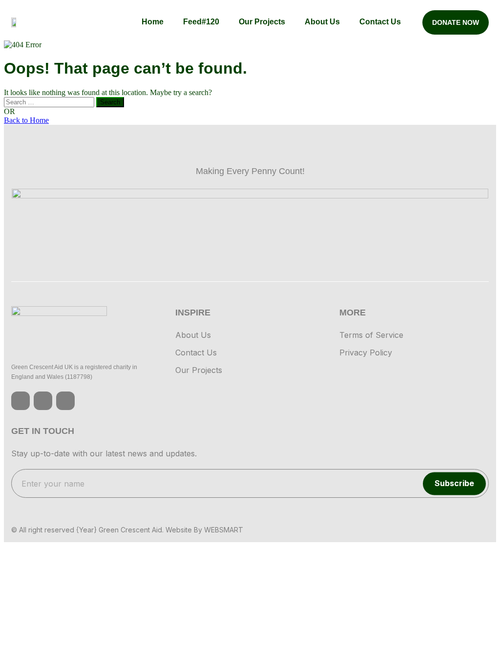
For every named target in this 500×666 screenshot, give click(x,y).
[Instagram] (43, 401)
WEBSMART (223, 530)
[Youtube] (65, 401)
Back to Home (26, 120)
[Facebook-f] (20, 401)
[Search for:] (50, 102)
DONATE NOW (455, 22)
